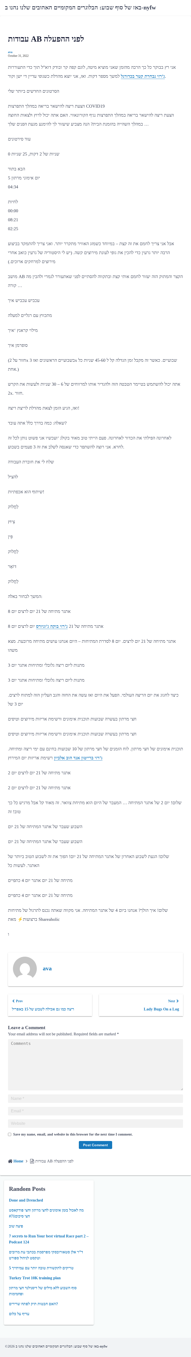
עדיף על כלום (19, 1314)
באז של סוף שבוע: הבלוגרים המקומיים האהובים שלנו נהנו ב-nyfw (80, 7)
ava (10, 52)
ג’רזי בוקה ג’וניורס (52, 626)
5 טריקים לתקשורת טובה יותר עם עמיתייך (41, 1268)
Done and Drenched (26, 1200)
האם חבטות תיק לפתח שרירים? (33, 1304)
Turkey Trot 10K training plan (35, 1278)
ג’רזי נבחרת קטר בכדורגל (143, 76)
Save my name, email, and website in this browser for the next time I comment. (73, 1134)
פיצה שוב (16, 1226)
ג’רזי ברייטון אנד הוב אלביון (78, 757)
